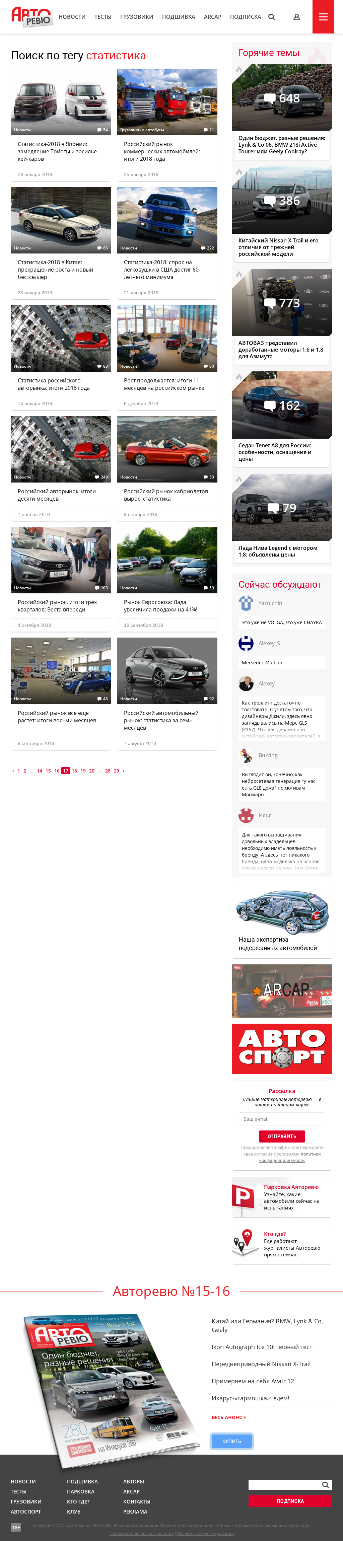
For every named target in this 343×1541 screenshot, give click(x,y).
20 (91, 770)
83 (105, 366)
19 (83, 770)
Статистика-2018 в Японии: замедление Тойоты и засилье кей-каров (57, 151)
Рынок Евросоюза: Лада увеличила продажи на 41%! (160, 605)
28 (108, 770)
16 (57, 770)
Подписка (245, 16)
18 (74, 770)
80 (211, 366)
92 (211, 699)
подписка (290, 1501)
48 (105, 699)
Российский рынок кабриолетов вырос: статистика (166, 495)
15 (48, 770)
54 (105, 130)
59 (211, 588)
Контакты (136, 1501)
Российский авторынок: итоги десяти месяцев (57, 495)
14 (39, 770)
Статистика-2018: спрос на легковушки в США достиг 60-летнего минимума (162, 270)
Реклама (135, 1511)
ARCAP (212, 16)
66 (105, 248)
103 (104, 588)
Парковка (80, 1491)
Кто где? (78, 1501)
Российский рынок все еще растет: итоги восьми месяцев (57, 716)
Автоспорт (26, 1511)
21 (211, 130)
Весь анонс (227, 1417)
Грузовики (136, 16)
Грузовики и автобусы (142, 130)
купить (231, 1441)
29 (116, 770)
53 (211, 477)
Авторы (133, 1481)
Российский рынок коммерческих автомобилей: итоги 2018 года (162, 151)
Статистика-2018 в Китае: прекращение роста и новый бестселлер (55, 270)
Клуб (73, 1511)
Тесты (103, 16)
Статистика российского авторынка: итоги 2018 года (54, 384)
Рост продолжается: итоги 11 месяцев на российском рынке (164, 384)
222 (210, 248)
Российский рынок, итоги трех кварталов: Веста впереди (57, 605)
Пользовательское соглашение (142, 1533)
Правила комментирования (205, 1533)
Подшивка (178, 16)
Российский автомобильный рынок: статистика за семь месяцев (161, 720)
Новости (72, 16)
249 (104, 477)
